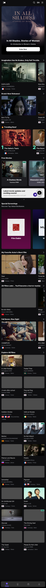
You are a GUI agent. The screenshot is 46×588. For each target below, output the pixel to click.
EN (38, 2)
